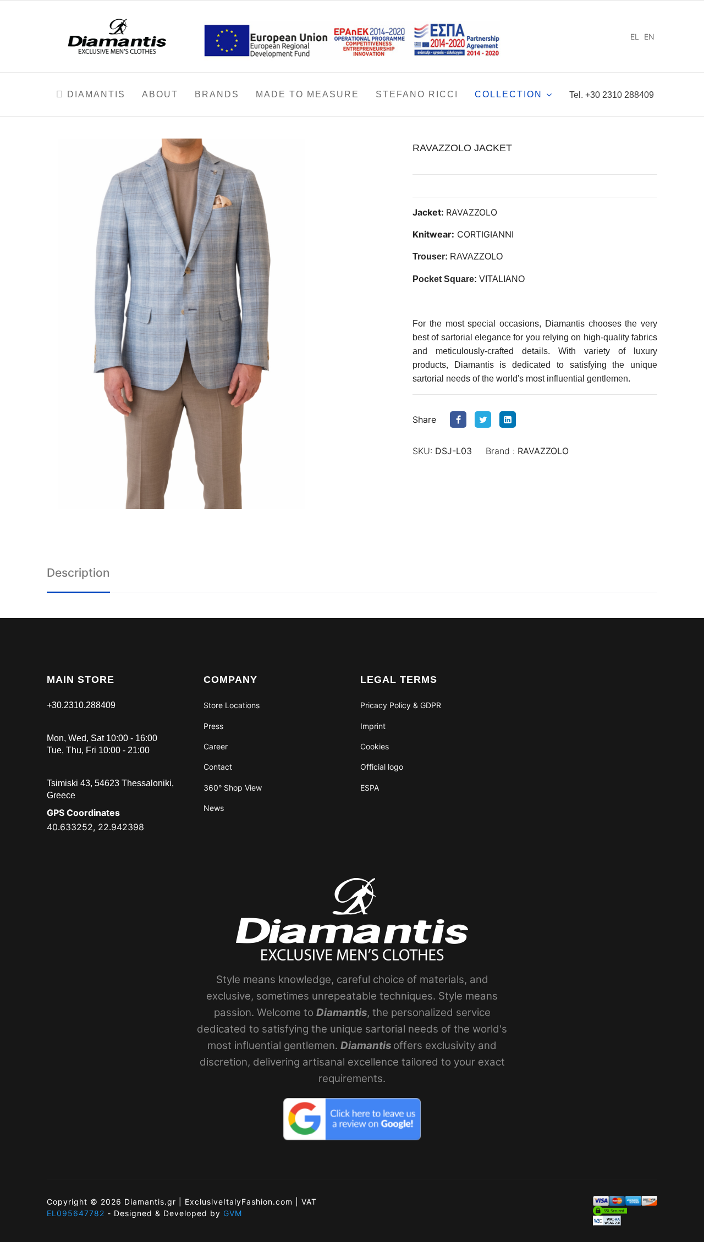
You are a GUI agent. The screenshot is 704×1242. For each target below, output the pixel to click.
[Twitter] (486, 419)
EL (634, 36)
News (214, 808)
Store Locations (232, 705)
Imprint (373, 726)
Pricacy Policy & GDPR (400, 705)
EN (649, 36)
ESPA (369, 787)
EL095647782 (76, 1213)
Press (213, 726)
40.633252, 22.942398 (95, 826)
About (160, 94)
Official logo (381, 766)
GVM (232, 1213)
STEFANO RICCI (417, 94)
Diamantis (94, 94)
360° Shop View (233, 787)
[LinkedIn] (510, 419)
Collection (508, 94)
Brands (217, 94)
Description (78, 572)
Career (216, 746)
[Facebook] (461, 419)
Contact (218, 766)
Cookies (374, 746)
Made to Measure (307, 94)
